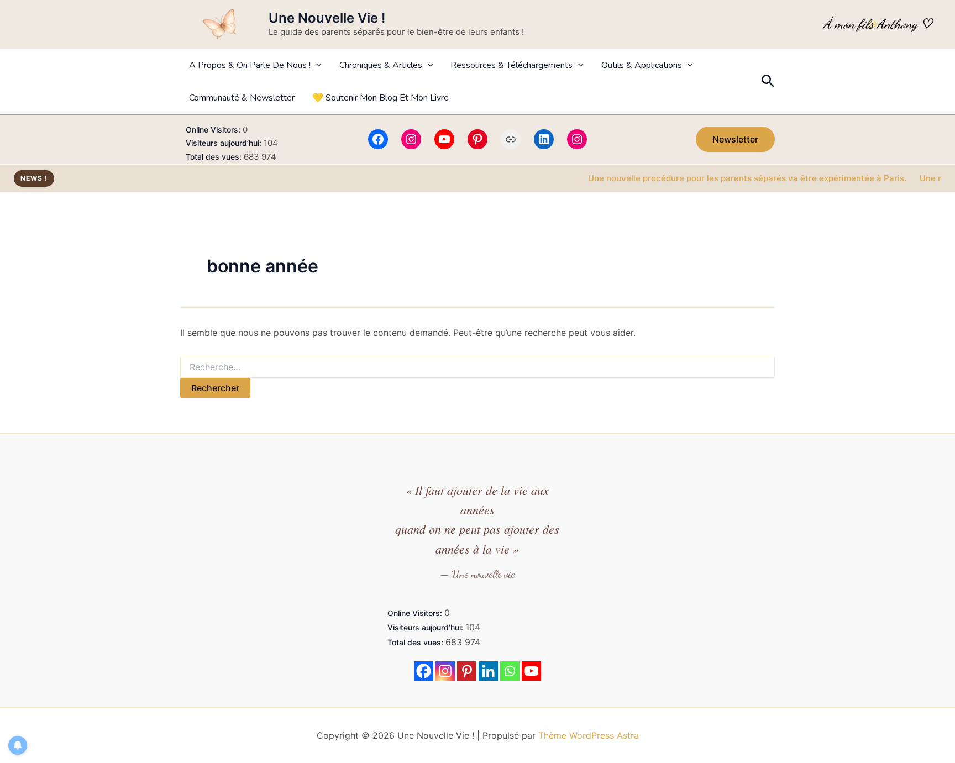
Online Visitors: (214, 129)
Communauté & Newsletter (242, 98)
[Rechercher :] (477, 367)
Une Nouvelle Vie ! (327, 18)
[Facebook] (378, 139)
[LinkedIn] (544, 139)
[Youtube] (531, 671)
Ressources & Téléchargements (511, 65)
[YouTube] (444, 139)
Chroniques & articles (380, 65)
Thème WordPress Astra (588, 735)
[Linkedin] (488, 671)
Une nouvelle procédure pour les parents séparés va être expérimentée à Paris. (733, 178)
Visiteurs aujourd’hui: (225, 143)
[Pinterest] (477, 139)
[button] (316, 65)
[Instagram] (411, 139)
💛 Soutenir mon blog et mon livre (380, 98)
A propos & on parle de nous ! (250, 65)
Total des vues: (215, 156)
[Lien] (511, 139)
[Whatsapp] (510, 671)
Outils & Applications (641, 65)
